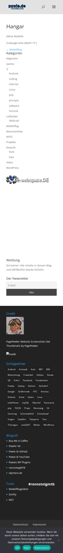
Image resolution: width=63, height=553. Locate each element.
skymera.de (15, 473)
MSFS (9, 136)
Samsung (12, 413)
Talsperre (34, 419)
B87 (41, 369)
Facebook (27, 380)
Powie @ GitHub (18, 451)
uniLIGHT (25, 424)
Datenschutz (20, 524)
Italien (31, 397)
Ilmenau (45, 391)
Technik (13, 111)
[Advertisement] (31, 221)
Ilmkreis (11, 397)
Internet (13, 84)
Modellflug (12, 126)
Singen (11, 419)
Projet (27, 408)
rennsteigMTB (17, 467)
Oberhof (36, 402)
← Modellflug (14, 49)
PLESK (18, 408)
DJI (9, 380)
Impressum (39, 524)
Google (11, 391)
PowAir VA (14, 446)
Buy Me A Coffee (18, 440)
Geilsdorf (43, 385)
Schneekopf (42, 413)
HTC (35, 391)
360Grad (14, 120)
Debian (40, 374)
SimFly (12, 494)
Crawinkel (28, 374)
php (11, 95)
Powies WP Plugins (19, 462)
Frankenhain (42, 380)
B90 (48, 369)
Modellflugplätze (18, 489)
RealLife (11, 147)
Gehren (31, 385)
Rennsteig (38, 408)
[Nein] (58, 540)
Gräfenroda (24, 391)
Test (44, 419)
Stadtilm (22, 419)
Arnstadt (23, 369)
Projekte (11, 142)
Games (10, 64)
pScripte (14, 100)
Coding (13, 79)
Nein (26, 547)
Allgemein (12, 58)
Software (14, 105)
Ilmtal (21, 397)
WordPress (12, 167)
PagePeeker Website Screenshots (25, 341)
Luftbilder (12, 116)
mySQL (25, 402)
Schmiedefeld (27, 413)
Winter (37, 424)
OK (17, 547)
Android (13, 73)
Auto (11, 151)
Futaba (11, 385)
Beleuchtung (14, 374)
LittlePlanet (13, 402)
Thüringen (13, 424)
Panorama (49, 402)
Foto (11, 157)
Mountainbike (14, 131)
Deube (50, 374)
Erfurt (16, 380)
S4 (48, 408)
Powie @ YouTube (19, 457)
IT (7, 69)
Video (9, 162)
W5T (11, 499)
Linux (12, 89)
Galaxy (21, 385)
